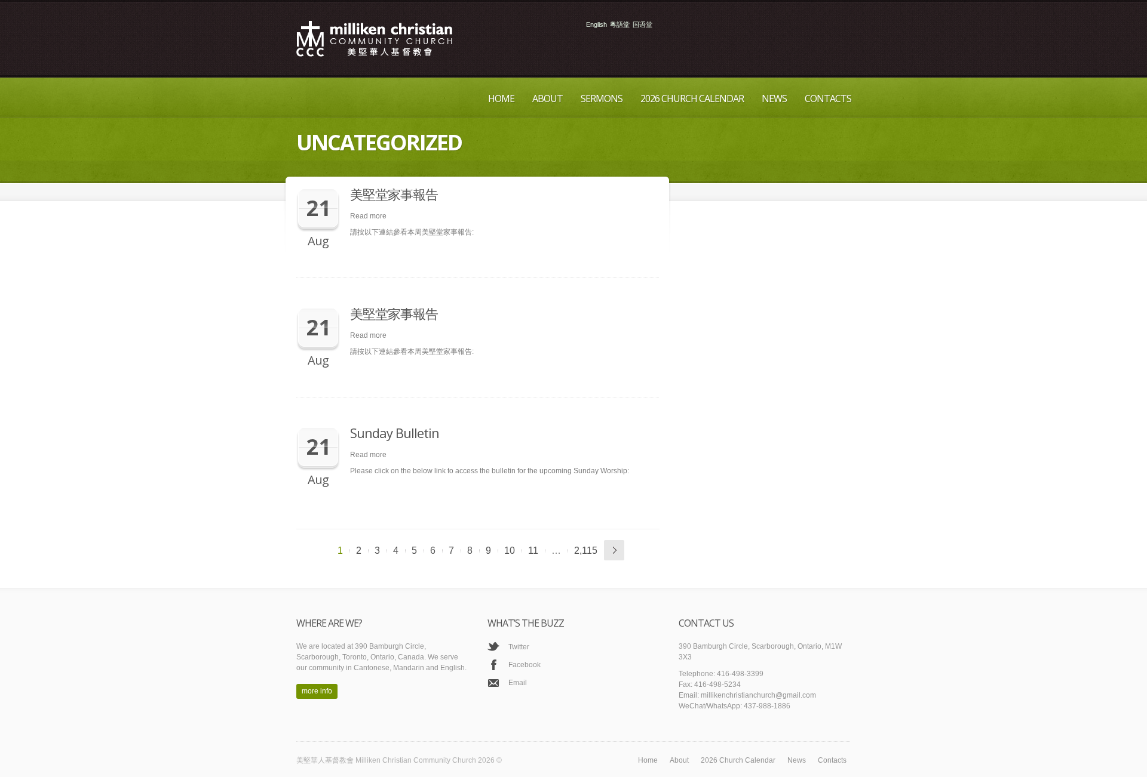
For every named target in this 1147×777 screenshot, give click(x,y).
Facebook (524, 665)
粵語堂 (620, 24)
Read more (368, 216)
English (596, 24)
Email (517, 683)
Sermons (601, 98)
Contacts (828, 98)
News (774, 98)
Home (501, 98)
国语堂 (642, 24)
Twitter (518, 647)
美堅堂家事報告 (394, 194)
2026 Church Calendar (692, 98)
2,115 (585, 550)
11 (533, 550)
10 (509, 550)
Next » (614, 550)
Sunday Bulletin (394, 433)
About (547, 98)
